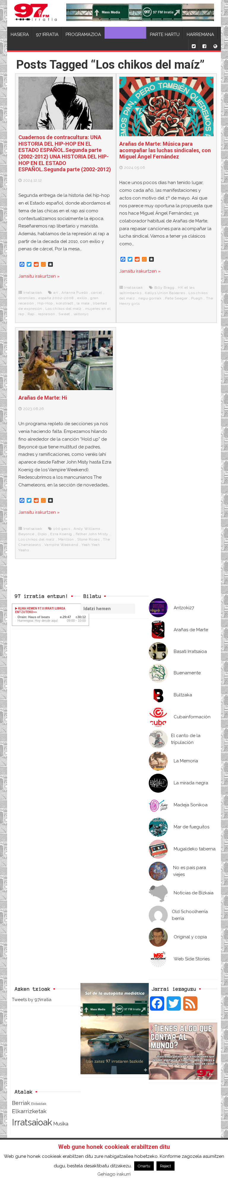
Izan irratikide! (125, 34)
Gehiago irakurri (114, 1174)
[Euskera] (215, 45)
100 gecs (61, 529)
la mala (83, 303)
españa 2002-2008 (56, 298)
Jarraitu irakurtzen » (39, 276)
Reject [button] (165, 1166)
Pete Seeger (176, 298)
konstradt (64, 303)
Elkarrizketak (29, 1111)
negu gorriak (150, 298)
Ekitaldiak (38, 1103)
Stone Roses (88, 539)
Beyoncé (26, 534)
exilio (82, 298)
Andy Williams (87, 529)
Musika (60, 1124)
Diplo (42, 534)
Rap (31, 314)
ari (55, 292)
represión (46, 314)
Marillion (66, 539)
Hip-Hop (45, 303)
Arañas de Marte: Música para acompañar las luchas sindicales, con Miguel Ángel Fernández (165, 150)
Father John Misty (92, 534)
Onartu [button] (144, 1166)
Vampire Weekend (61, 545)
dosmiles (26, 298)
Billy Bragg (164, 287)
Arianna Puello (74, 292)
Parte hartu (165, 34)
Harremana (200, 34)
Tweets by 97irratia (31, 999)
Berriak (21, 1103)
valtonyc (81, 314)
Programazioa (83, 34)
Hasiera (20, 34)
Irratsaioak (32, 292)
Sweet (64, 314)
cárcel (96, 292)
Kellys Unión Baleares (165, 293)
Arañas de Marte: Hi (42, 398)
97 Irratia (47, 34)
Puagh (197, 298)
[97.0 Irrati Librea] (36, 13)
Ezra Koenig (61, 534)
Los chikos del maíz (63, 309)
